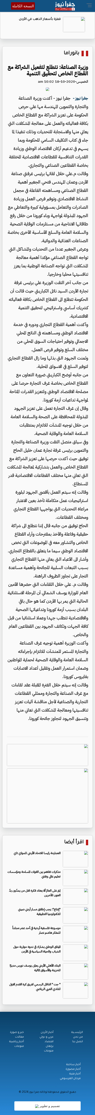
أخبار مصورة (73, 1069)
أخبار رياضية (16, 1041)
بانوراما (71, 53)
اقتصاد (49, 1041)
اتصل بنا (77, 1041)
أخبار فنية (75, 1074)
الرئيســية (77, 1032)
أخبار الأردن (47, 1032)
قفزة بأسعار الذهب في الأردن (43, 19)
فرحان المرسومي (70, 1078)
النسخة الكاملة (23, 6)
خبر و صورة (17, 1032)
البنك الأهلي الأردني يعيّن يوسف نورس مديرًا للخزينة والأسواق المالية (35, 968)
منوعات (48, 1051)
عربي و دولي (46, 1037)
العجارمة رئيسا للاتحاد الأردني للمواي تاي (37, 853)
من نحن (78, 1037)
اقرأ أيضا (74, 842)
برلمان (49, 1046)
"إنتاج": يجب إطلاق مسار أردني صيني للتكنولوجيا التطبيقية (39, 911)
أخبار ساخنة (73, 1064)
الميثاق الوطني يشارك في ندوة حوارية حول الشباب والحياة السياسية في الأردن (37, 949)
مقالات (19, 1037)
